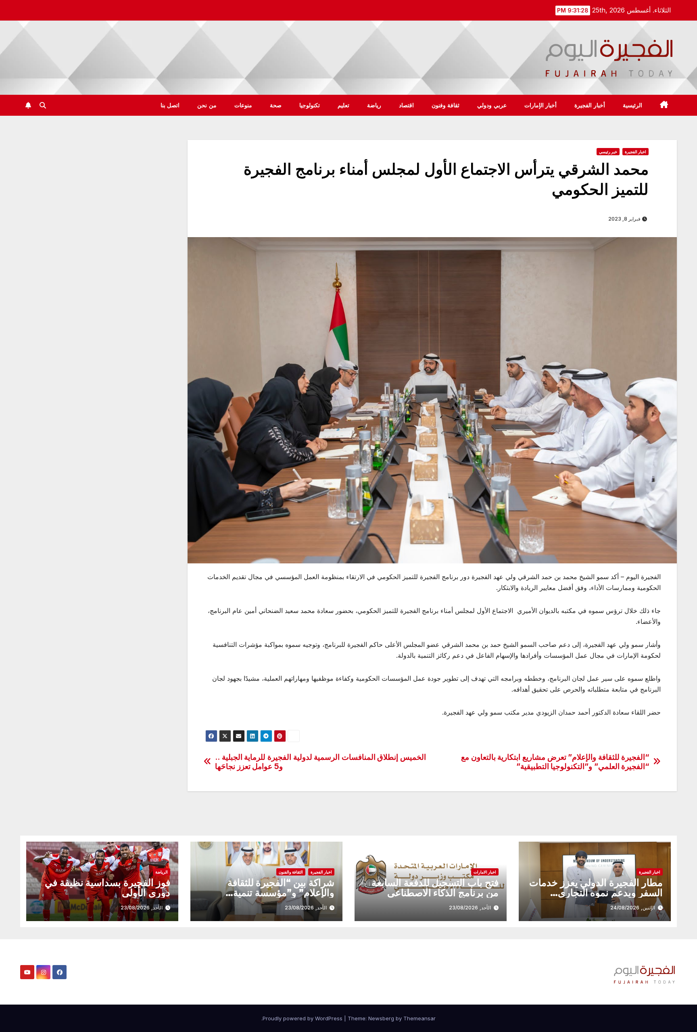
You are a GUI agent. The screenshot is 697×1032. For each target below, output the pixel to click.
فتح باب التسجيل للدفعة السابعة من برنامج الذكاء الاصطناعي (435, 888)
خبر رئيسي (608, 151)
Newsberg (381, 1018)
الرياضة (161, 871)
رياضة (374, 105)
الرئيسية (632, 105)
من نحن (207, 105)
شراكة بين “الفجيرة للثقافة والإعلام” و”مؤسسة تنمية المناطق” (280, 893)
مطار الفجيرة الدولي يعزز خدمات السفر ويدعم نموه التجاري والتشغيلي (596, 893)
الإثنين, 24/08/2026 (632, 908)
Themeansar (419, 1018)
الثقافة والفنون (291, 871)
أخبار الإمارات (540, 105)
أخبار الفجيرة (589, 105)
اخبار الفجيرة (635, 151)
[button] (43, 105)
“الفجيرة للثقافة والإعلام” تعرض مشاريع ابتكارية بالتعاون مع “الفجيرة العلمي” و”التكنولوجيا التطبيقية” (555, 762)
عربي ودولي (492, 105)
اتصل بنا (170, 105)
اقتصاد (406, 105)
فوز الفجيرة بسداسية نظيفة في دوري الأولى (107, 888)
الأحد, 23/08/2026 (470, 908)
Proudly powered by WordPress (303, 1018)
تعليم (343, 105)
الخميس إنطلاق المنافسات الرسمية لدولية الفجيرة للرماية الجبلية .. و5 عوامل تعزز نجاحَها (320, 762)
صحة (276, 105)
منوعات (243, 105)
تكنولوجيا (309, 105)
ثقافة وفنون (446, 105)
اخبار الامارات (485, 871)
